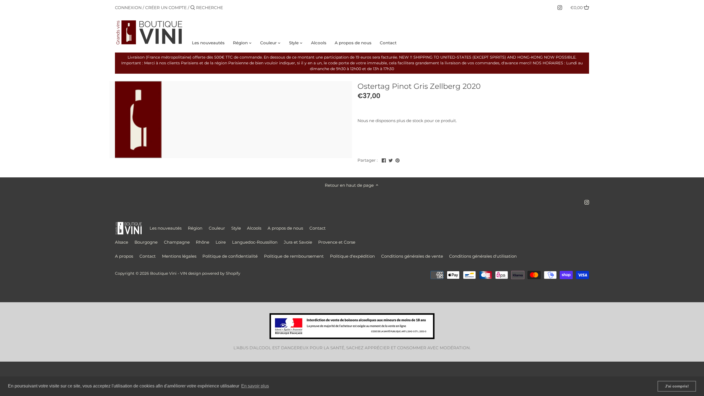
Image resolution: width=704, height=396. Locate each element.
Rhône (202, 242)
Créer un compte (166, 7)
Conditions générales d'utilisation (483, 256)
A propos (124, 256)
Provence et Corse (336, 242)
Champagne (177, 242)
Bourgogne (146, 242)
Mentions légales (179, 256)
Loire (221, 242)
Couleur (217, 228)
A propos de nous (285, 228)
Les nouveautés (166, 228)
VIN (183, 273)
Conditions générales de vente (412, 256)
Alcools (254, 228)
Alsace (121, 242)
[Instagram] (559, 7)
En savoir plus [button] (255, 386)
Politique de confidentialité (230, 256)
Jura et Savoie (298, 242)
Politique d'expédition (352, 256)
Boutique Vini (163, 273)
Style (236, 228)
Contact (317, 228)
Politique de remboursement (294, 256)
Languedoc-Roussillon (254, 242)
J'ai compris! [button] (677, 386)
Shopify (233, 273)
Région (195, 228)
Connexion (128, 7)
